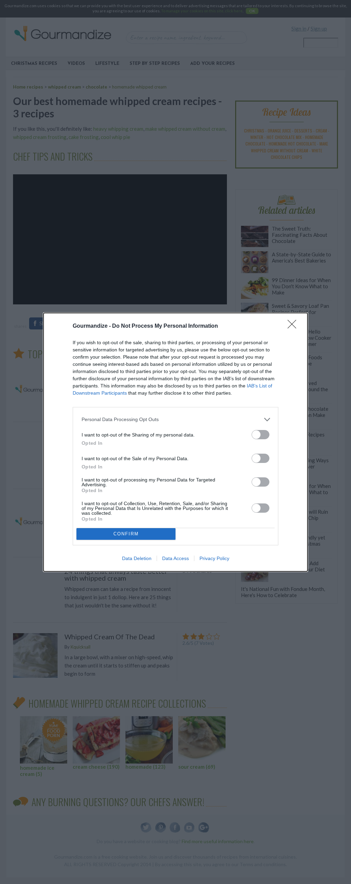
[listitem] (175, 419)
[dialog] (175, 442)
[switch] (260, 434)
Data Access (175, 558)
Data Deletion (137, 558)
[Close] (294, 326)
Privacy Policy (214, 558)
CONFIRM (126, 533)
